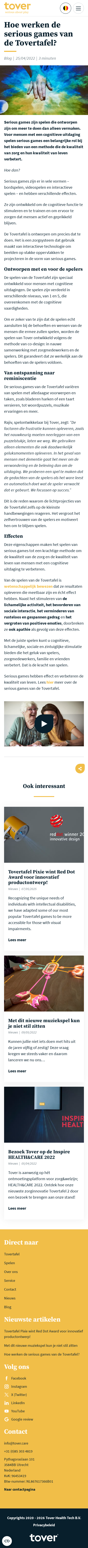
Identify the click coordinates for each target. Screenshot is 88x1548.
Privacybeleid (44, 1525)
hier (50, 682)
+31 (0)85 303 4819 (18, 1451)
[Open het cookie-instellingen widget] (7, 1541)
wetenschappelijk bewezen (28, 586)
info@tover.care (16, 1443)
